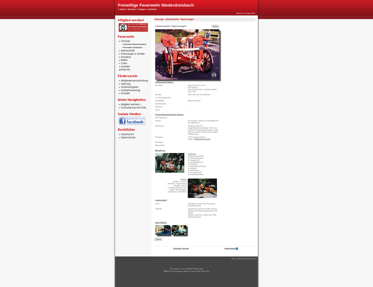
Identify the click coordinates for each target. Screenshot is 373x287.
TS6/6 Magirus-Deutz (202, 139)
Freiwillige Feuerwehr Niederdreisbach (156, 5)
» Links (123, 63)
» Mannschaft (126, 50)
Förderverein (127, 76)
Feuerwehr (126, 37)
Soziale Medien (129, 114)
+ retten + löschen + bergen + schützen (137, 9)
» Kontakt (124, 66)
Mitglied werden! (131, 20)
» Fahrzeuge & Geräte (132, 53)
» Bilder (123, 60)
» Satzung (125, 83)
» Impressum (126, 134)
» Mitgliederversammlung (133, 80)
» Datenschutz (127, 137)
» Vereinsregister (128, 87)
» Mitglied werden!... (130, 104)
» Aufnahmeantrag (129, 90)
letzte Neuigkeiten (132, 100)
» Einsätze (125, 56)
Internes (125, 69)
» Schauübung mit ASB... (133, 107)
